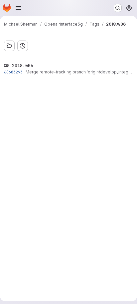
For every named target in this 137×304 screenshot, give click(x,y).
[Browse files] (9, 46)
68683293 (13, 71)
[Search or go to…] (118, 8)
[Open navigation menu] (18, 8)
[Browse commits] (22, 46)
